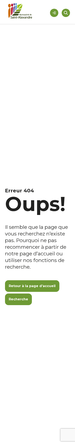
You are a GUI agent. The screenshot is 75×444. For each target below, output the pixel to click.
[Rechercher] (66, 13)
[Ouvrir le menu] (54, 13)
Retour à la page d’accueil (32, 286)
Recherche (18, 299)
